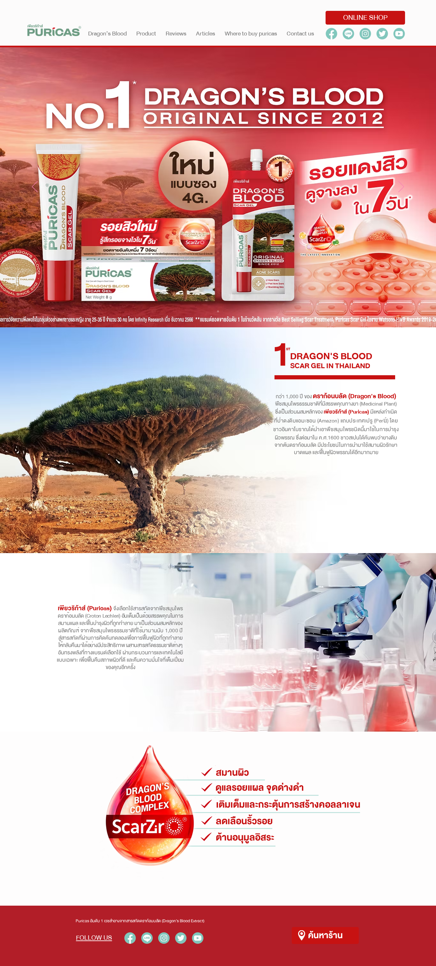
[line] (348, 34)
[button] (146, 34)
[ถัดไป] (401, 187)
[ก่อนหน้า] (35, 187)
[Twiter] (382, 34)
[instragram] (365, 34)
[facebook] (331, 34)
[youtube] (198, 938)
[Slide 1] (218, 311)
